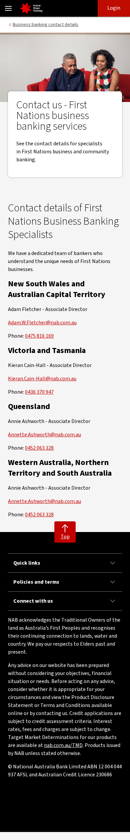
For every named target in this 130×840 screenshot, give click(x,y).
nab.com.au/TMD (63, 745)
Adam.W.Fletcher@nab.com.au (42, 322)
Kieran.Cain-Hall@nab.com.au (42, 378)
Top (65, 536)
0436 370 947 (39, 392)
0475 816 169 (39, 336)
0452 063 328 (39, 448)
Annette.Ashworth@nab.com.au (44, 434)
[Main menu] (8, 8)
